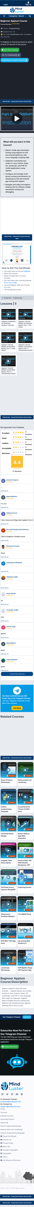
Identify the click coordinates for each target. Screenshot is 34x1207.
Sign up (28, 4)
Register (27, 271)
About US (6, 1146)
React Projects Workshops (10, 1126)
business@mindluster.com (10, 1102)
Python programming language (12, 1133)
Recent (21, 16)
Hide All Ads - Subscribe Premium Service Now (17, 101)
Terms (5, 1157)
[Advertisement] (17, 82)
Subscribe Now (10, 1047)
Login (6, 4)
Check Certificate (9, 1136)
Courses (3, 1112)
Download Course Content (13, 60)
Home (2, 1109)
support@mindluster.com (10, 1106)
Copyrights (6, 1153)
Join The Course (11, 50)
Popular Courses (7, 1116)
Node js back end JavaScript (11, 1129)
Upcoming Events (7, 1119)
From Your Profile (10, 283)
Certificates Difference (11, 1160)
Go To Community (10, 55)
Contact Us (6, 1140)
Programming (17, 298)
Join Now (27, 1017)
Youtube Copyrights (10, 1150)
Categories (13, 16)
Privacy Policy (7, 1143)
